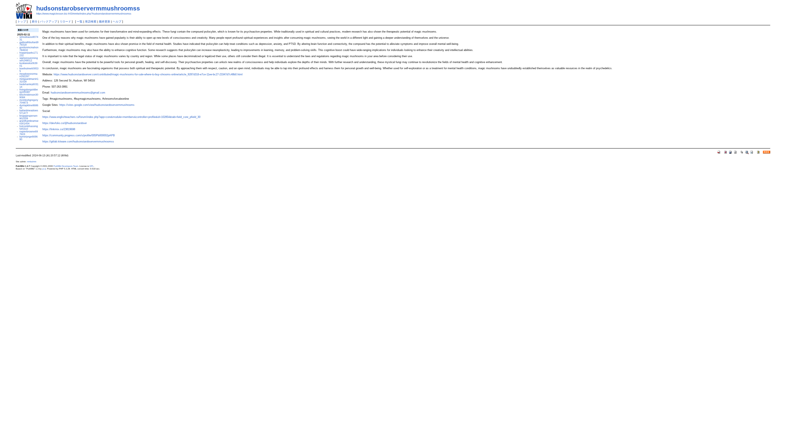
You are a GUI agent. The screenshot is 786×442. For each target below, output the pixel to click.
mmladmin (31, 161)
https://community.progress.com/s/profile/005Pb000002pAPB (78, 135)
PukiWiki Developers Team (65, 166)
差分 (34, 21)
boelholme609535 (28, 69)
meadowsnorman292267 (28, 75)
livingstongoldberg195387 (28, 91)
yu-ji (44, 169)
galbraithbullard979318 (28, 43)
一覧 (79, 21)
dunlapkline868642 (28, 106)
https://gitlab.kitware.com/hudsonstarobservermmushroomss (78, 141)
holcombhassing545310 (28, 127)
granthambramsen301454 (28, 122)
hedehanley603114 (28, 85)
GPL (91, 166)
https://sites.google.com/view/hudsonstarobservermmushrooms (96, 104)
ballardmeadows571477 (28, 111)
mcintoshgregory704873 (28, 101)
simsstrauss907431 (28, 38)
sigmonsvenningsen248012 (28, 59)
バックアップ (48, 21)
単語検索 (90, 21)
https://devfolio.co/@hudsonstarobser (64, 123)
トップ (21, 21)
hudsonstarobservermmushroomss (88, 8)
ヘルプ (117, 21)
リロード (65, 21)
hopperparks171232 (28, 54)
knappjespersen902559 (28, 117)
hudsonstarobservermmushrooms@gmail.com (78, 92)
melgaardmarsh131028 (28, 80)
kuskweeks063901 (28, 64)
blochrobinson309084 (28, 96)
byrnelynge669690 (28, 138)
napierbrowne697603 (28, 132)
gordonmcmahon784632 (28, 48)
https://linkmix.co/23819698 (58, 129)
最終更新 (104, 21)
